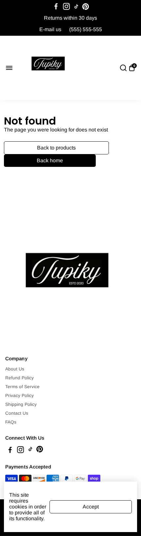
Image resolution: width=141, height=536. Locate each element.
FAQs (10, 422)
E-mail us (50, 29)
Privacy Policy (19, 395)
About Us (14, 369)
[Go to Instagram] (66, 6)
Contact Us (16, 413)
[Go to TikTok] (76, 6)
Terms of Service (22, 386)
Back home (50, 160)
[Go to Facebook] (56, 6)
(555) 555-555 (85, 29)
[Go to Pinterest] (85, 6)
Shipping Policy (21, 404)
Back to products (56, 147)
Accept (91, 506)
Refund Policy (19, 377)
